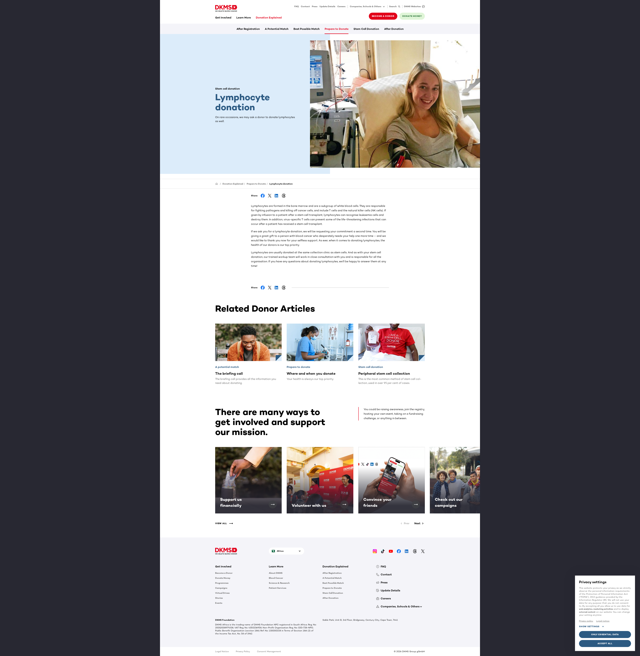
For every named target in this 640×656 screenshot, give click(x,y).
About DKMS (275, 573)
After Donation (394, 28)
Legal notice (603, 621)
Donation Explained (269, 17)
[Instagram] (375, 551)
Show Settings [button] (589, 626)
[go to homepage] (226, 8)
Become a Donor (223, 573)
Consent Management (269, 651)
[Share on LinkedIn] (277, 196)
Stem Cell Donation (366, 28)
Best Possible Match (307, 28)
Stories (219, 598)
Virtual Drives (222, 593)
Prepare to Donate (336, 28)
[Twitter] (423, 551)
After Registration (248, 28)
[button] (273, 504)
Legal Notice (222, 651)
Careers (341, 6)
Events (218, 603)
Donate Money (222, 578)
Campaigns (221, 588)
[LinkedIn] (407, 551)
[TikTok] (383, 551)
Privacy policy (586, 621)
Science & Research (279, 583)
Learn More (243, 17)
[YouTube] (391, 551)
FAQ (296, 6)
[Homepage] (216, 183)
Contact (305, 6)
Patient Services (277, 588)
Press (315, 6)
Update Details (327, 6)
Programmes (221, 583)
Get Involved (223, 17)
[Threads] (415, 551)
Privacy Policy (243, 651)
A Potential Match (276, 28)
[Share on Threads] (284, 196)
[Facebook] (399, 551)
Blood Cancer (276, 578)
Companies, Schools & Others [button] (365, 6)
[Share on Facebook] (263, 196)
